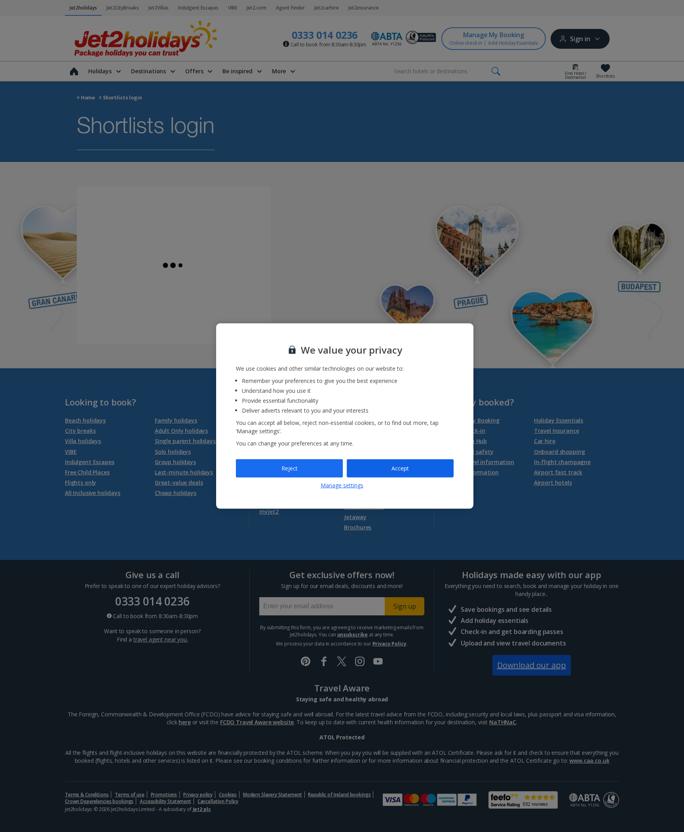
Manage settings (342, 485)
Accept (400, 468)
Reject (289, 468)
